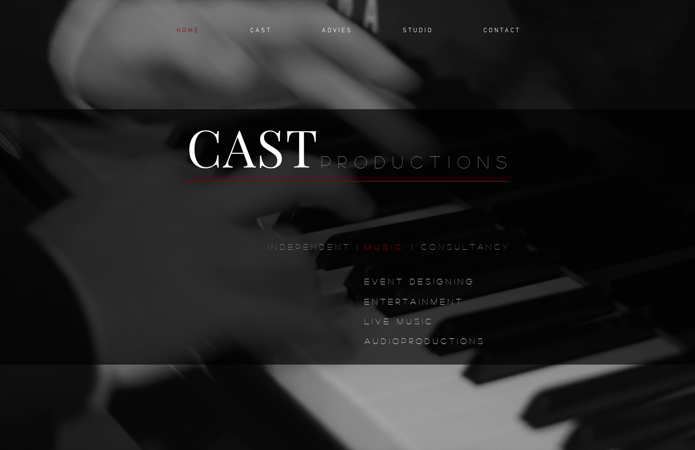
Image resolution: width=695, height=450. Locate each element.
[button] (260, 31)
